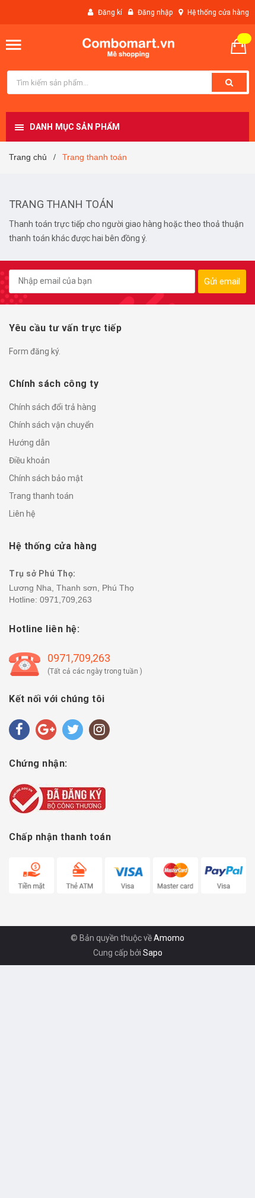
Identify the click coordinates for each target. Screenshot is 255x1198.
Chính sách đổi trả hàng (52, 407)
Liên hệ (22, 513)
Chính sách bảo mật (46, 478)
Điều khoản (29, 460)
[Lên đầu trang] (215, 1174)
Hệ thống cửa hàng (218, 12)
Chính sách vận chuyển (51, 425)
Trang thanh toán (61, 204)
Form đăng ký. (34, 351)
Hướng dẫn (29, 442)
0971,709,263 (66, 599)
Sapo (152, 952)
